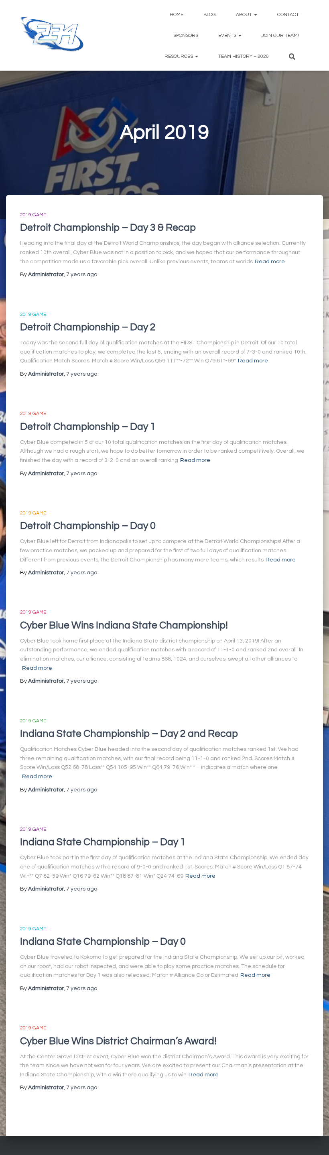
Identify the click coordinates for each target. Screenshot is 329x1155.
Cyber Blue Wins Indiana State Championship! (124, 625)
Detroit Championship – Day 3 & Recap (108, 227)
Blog (209, 14)
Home (176, 14)
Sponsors (185, 35)
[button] (255, 14)
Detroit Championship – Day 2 (88, 327)
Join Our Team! (280, 35)
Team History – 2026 (243, 56)
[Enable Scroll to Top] (313, 1139)
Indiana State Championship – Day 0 (103, 941)
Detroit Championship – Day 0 (88, 526)
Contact (288, 14)
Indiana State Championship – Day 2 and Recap (129, 733)
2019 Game (33, 215)
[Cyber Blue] (52, 35)
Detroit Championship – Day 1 (88, 426)
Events (228, 35)
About (244, 14)
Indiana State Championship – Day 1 (103, 842)
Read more (270, 261)
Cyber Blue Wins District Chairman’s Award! (118, 1041)
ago (81, 274)
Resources (179, 56)
